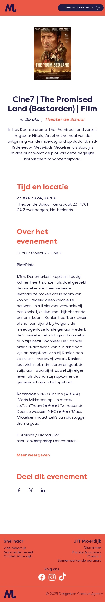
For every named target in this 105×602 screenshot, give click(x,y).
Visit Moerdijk (15, 548)
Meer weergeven (33, 455)
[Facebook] (42, 577)
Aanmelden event (18, 552)
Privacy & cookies (86, 552)
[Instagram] (52, 577)
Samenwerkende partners (79, 560)
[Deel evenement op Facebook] (19, 490)
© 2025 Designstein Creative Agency (74, 594)
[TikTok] (62, 577)
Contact (94, 556)
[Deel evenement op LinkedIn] (43, 490)
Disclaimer (92, 548)
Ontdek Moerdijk (18, 556)
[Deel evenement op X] (31, 490)
